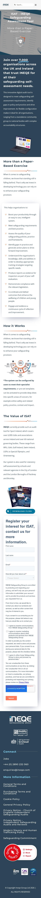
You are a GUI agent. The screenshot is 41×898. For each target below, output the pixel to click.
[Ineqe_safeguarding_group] (6, 4)
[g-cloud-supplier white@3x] (20, 739)
